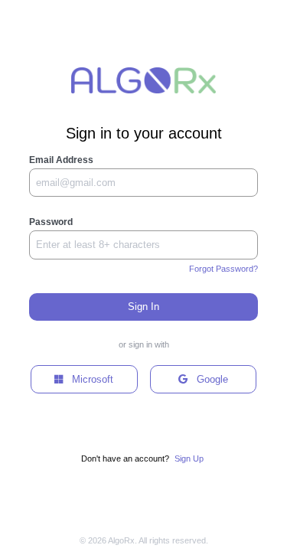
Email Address (61, 160)
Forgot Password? (223, 268)
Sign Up (189, 458)
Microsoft (88, 379)
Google (208, 379)
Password (51, 222)
